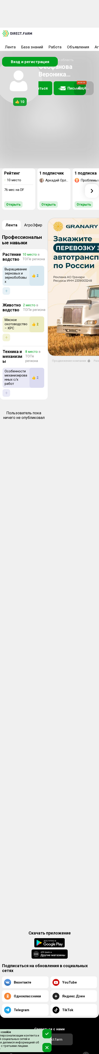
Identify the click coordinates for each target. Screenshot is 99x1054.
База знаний (32, 47)
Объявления (78, 47)
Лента (10, 47)
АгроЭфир (33, 225)
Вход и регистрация (30, 61)
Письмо (76, 86)
